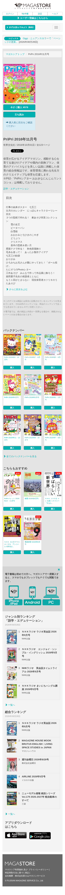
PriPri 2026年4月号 (11, 397)
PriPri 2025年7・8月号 (52, 439)
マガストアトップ (15, 54)
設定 (40, 14)
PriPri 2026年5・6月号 (52, 358)
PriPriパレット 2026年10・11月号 (11, 500)
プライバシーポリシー (38, 869)
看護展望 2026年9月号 (32, 543)
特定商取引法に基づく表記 (17, 873)
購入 (12, 367)
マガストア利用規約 (14, 869)
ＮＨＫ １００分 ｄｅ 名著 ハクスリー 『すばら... (52, 501)
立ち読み (19, 114)
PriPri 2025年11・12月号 (12, 439)
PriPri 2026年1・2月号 (52, 398)
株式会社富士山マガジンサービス (30, 876)
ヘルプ (55, 14)
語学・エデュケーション (16, 188)
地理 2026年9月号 (31, 498)
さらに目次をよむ (18, 289)
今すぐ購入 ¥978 (19, 107)
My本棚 (25, 14)
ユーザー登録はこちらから (33, 18)
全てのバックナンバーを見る (21, 456)
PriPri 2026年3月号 (32, 397)
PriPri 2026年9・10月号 (11, 358)
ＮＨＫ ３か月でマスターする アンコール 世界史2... (12, 544)
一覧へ (11, 705)
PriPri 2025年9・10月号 (32, 439)
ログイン (10, 14)
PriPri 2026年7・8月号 (32, 358)
